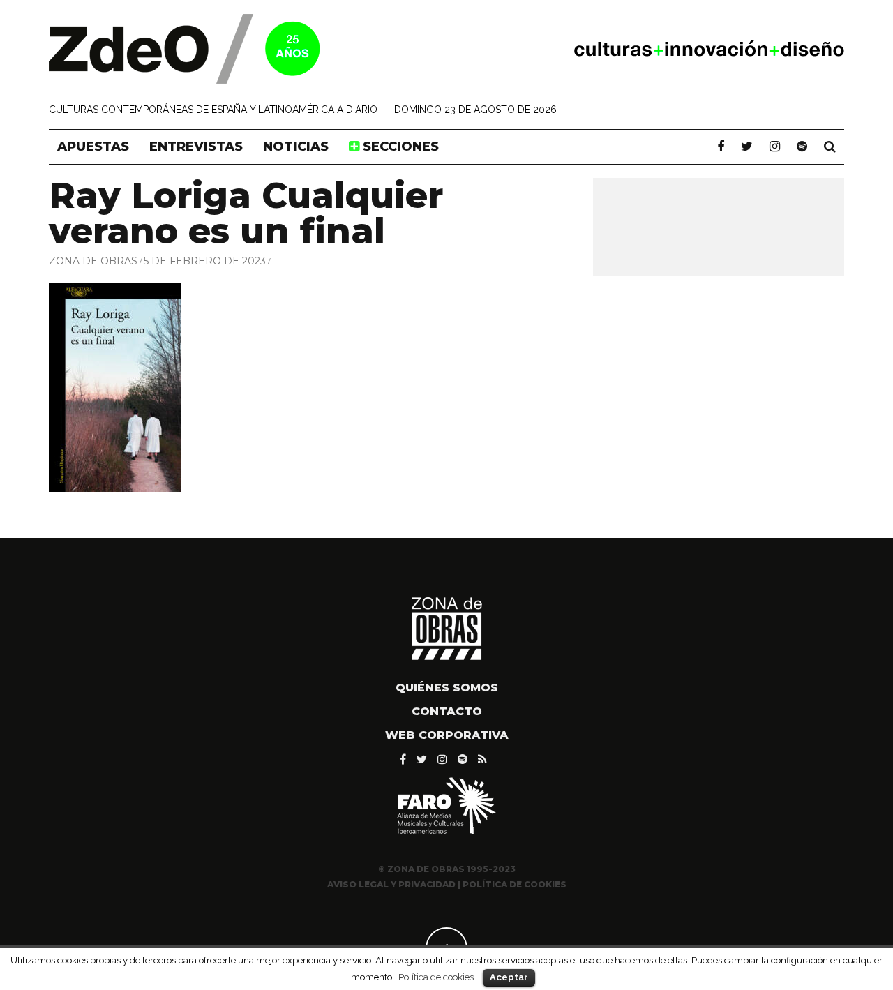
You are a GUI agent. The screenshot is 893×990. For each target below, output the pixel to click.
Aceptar (509, 977)
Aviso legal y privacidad (391, 884)
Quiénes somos (447, 687)
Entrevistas (196, 146)
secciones (399, 146)
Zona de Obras (93, 261)
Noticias (296, 146)
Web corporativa (447, 735)
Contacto (447, 711)
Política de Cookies (514, 884)
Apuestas (93, 146)
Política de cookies (436, 976)
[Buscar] (830, 146)
